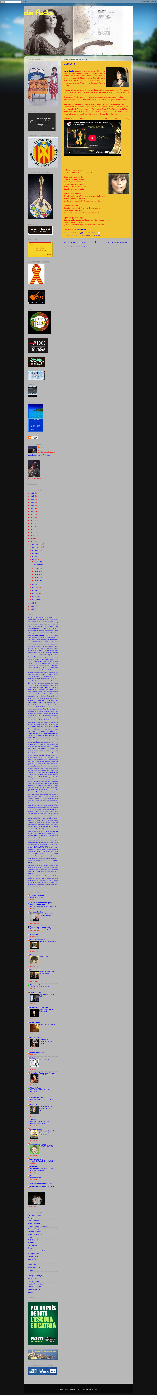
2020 (32, 511)
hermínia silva (38, 766)
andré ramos (31, 639)
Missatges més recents (75, 242)
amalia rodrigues (39, 628)
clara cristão (46, 678)
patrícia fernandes (41, 840)
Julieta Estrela (39, 787)
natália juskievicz (49, 829)
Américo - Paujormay (35, 1229)
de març (35, 593)
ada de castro (43, 617)
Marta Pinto (41, 824)
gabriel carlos (45, 759)
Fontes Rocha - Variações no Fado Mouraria (45, 1041)
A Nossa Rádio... (36, 912)
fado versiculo (41, 744)
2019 (32, 514)
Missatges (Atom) (81, 247)
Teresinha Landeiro (33, 876)
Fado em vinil (33, 1256)
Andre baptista (53, 637)
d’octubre (36, 550)
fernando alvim (32, 750)
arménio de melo (33, 655)
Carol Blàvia (32, 1245)
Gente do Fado (36, 1037)
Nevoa (30, 1270)
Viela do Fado (35, 1088)
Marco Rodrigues (52, 809)
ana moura (39, 635)
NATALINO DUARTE (46, 1146)
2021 (32, 508)
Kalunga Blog (50, 787)
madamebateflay (53, 798)
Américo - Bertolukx (35, 1223)
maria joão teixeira (52, 818)
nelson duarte (47, 831)
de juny (35, 584)
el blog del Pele (33, 1254)
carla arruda (54, 663)
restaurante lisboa (47, 851)
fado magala (36, 720)
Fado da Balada (35, 1178)
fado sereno (55, 737)
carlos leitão (54, 666)
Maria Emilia (69, 64)
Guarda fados (35, 970)
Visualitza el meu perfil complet (39, 455)
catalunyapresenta (49, 672)
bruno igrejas (54, 661)
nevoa (55, 831)
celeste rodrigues (46, 674)
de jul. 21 (37, 568)
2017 (32, 520)
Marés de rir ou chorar (37, 897)
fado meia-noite (38, 727)
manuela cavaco (33, 805)
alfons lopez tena (53, 624)
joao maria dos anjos (50, 774)
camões (31, 1243)
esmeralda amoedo (37, 691)
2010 (32, 541)
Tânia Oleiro (36, 871)
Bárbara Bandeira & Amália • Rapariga (43, 906)
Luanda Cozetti (39, 794)
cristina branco (54, 681)
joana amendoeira (48, 772)
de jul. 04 (37, 580)
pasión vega (31, 840)
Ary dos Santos (53, 655)
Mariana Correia (34, 1267)
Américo (55, 628)
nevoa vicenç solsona (35, 833)
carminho (37, 670)
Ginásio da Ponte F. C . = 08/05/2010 (42, 1161)
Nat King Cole (40, 829)
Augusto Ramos (33, 657)
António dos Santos (51, 642)
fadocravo (50, 746)
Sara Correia (54, 863)
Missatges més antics (118, 242)
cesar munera (32, 676)
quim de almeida (51, 849)
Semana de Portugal (41, 865)
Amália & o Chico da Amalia (39, 987)
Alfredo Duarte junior (34, 626)
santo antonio (46, 863)
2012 (32, 535)
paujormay (51, 840)
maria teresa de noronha (45, 820)
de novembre (37, 547)
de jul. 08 (37, 577)
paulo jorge (46, 842)
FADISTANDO (44, 1060)
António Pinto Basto (40, 648)
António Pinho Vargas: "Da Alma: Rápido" (46, 915)
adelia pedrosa (41, 619)
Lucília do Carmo (50, 794)
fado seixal (38, 737)
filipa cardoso (37, 755)
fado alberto (41, 694)
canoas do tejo (46, 663)
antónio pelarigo (48, 646)
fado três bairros (37, 742)
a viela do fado (33, 617)
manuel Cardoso (39, 803)
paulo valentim (54, 842)
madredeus (31, 800)
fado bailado (45, 698)
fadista (52, 691)
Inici (97, 242)
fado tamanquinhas (41, 740)
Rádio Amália (32, 1278)
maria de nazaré (38, 816)
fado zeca (43, 746)
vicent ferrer (32, 882)
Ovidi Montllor (54, 838)
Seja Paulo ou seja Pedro (47, 1075)
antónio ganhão (33, 644)
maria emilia (95, 235)
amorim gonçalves (45, 630)
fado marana (51, 720)
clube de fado (32, 681)
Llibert (52, 792)
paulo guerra (38, 842)
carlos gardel (46, 665)
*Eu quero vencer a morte (47, 941)
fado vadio (55, 742)
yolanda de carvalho (52, 885)
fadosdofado (81, 229)
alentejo (56, 622)
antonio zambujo (34, 652)
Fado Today (35, 1022)
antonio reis (50, 648)
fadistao (56, 691)
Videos (30, 1292)
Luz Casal (45, 796)
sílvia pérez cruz (37, 867)
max (32, 827)
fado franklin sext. (49, 711)
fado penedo (39, 733)
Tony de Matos (46, 878)
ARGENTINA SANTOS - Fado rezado (47, 1010)
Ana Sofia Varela (43, 637)
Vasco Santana (54, 880)
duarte (36, 685)
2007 (32, 609)
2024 (32, 499)
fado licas (45, 717)
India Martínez (44, 768)
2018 (32, 517)
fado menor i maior (52, 729)
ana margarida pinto (49, 633)
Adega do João (33, 1218)
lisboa (37, 792)
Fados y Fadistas (37, 1052)
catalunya (40, 672)
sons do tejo (39, 869)
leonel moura (40, 790)
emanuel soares (44, 689)
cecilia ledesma (35, 674)
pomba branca (32, 849)
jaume (43, 447)
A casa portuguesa (34, 1215)
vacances (38, 880)
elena (46, 687)
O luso (41, 838)
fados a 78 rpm (33, 1259)
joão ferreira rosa (37, 774)
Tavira (52, 871)
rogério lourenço (53, 856)
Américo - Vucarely (35, 1234)
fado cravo (42, 702)
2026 (32, 493)
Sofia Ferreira (47, 867)
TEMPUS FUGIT (36, 992)
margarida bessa (33, 811)
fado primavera (49, 733)
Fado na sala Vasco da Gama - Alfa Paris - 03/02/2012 (46, 1133)
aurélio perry (44, 657)
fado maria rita (49, 724)
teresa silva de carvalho (51, 873)
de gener (35, 599)
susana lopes (54, 869)
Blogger (94, 1389)
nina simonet (47, 833)
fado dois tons (37, 709)
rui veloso (36, 860)
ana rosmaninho (50, 635)
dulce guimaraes (44, 685)
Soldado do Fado (37, 1097)
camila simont (37, 663)
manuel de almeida (52, 803)
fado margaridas (38, 724)
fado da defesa (36, 704)
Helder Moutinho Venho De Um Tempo (47, 973)
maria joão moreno (39, 818)
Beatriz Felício (54, 659)
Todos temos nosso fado (40, 927)
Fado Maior (44, 720)
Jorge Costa (43, 777)
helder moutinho (47, 764)
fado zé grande (36, 746)
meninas (37, 827)
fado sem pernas (46, 737)
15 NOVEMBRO (44, 957)
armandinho (55, 652)
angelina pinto (40, 639)
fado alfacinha (41, 696)
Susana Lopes (36, 1129)
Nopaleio (31, 1273)
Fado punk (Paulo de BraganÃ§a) (41, 929)
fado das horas (47, 707)
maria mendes (32, 820)
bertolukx (40, 661)
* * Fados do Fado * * (38, 895)
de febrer (35, 596)
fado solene (31, 740)
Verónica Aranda (34, 1289)
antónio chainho (37, 642)
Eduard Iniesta (32, 687)
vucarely (39, 885)
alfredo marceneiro (48, 626)
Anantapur (32, 1237)
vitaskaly (52, 882)
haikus (39, 764)
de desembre (37, 544)
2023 (32, 502)
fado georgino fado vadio (41, 713)
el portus (40, 687)
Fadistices (34, 1166)
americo (50, 628)
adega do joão (53, 617)
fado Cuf (49, 702)
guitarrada (31, 764)
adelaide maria (32, 619)
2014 (32, 529)
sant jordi (38, 863)
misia (34, 829)
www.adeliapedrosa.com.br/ (41, 1183)
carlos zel (31, 670)
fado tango (51, 740)
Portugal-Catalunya (35, 1276)
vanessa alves (45, 880)
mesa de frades (47, 827)
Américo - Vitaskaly (35, 1232)
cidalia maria (39, 679)
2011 (32, 538)
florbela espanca (33, 757)
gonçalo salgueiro (44, 761)
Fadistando (34, 955)
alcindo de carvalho (38, 622)
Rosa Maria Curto (34, 1287)
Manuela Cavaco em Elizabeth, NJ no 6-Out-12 (47, 1108)
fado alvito (50, 696)
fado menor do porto (40, 729)
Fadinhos (34, 1176)
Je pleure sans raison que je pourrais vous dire (41, 903)
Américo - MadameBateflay (38, 1226)
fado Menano (49, 726)
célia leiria (55, 674)
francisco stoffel (36, 759)
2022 (32, 505)
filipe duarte (46, 755)
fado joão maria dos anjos (39, 715)
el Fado (33, 1120)
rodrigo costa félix (44, 856)
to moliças (36, 878)
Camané (30, 663)
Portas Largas (41, 849)
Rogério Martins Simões (36, 1284)
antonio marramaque (44, 644)
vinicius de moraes (42, 882)
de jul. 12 (37, 574)
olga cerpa (47, 838)
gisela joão (35, 761)
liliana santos (50, 789)
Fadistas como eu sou (39, 1007)
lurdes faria (37, 796)
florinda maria (43, 757)
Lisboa (30, 1262)
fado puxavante (39, 735)
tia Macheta (42, 876)
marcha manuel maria (39, 809)
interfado (30, 770)
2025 (32, 496)
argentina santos (46, 652)
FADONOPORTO (36, 1159)
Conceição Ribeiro (43, 681)
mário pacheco (45, 822)
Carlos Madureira (44, 667)
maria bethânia (38, 813)
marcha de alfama (41, 807)
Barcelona (31, 659)
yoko (43, 884)
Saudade (31, 865)
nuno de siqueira (51, 835)
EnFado (51, 689)
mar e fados (44, 805)
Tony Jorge (55, 878)
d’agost (35, 556)
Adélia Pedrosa (33, 1221)
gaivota (51, 759)
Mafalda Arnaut (39, 800)
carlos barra (39, 665)
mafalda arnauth (49, 800)
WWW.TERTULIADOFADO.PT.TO (42, 1187)
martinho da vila (48, 824)
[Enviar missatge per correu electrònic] (98, 233)
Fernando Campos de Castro (48, 750)
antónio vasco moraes (41, 650)
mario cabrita (36, 822)
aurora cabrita (54, 657)
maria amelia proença (47, 811)
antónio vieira (54, 650)
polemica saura (53, 847)
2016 (32, 523)
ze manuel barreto (34, 887)
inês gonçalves (54, 768)
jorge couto (51, 777)
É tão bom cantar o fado (37, 1251)
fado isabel (52, 713)
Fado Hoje (34, 1105)
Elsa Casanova (53, 687)
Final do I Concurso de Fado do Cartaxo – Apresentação (40, 1122)
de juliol (35, 559)
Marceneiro (32, 1265)
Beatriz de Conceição (41, 659)
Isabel (35, 770)
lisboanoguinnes (45, 792)
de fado (38, 12)
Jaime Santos (50, 770)
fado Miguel (31, 731)
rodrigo (36, 856)
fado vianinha (51, 744)
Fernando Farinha (33, 753)
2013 (32, 532)
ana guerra (34, 633)
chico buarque (50, 676)
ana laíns (40, 633)
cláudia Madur (54, 678)
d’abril (34, 590)
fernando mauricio (45, 753)
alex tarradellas (32, 624)
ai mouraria (50, 619)
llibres (56, 792)
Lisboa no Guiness (37, 985)
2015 (32, 526)
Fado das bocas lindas (39, 940)
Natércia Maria (37, 831)
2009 (32, 603)
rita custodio (49, 853)
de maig (35, 587)
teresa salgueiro (38, 873)
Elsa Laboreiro (33, 689)
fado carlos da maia (34, 700)
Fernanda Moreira (40, 748)
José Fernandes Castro (41, 781)
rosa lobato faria (33, 858)
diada (52, 683)
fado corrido (32, 702)
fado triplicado (47, 742)
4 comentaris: (90, 233)
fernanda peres (54, 748)
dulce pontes (54, 685)
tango (29, 871)
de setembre (37, 553)
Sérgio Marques (53, 865)
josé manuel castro (38, 783)
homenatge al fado (49, 766)
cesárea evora (41, 676)
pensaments (41, 847)
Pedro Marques (49, 844)
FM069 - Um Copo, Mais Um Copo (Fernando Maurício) (41, 1169)
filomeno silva (54, 755)
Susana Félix (46, 869)
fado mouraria (42, 731)
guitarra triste (54, 761)
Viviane (34, 884)
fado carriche (46, 700)
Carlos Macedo (33, 668)
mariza (53, 822)
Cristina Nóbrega (33, 683)
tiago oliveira (51, 876)
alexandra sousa (42, 624)
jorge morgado (40, 779)
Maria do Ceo (48, 816)
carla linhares (31, 665)
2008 (32, 606)
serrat (29, 867)
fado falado (40, 711)
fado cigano (54, 700)
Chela (30, 1248)
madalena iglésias (40, 798)
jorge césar (34, 777)
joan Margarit (37, 772)
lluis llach (31, 794)
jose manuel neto (50, 783)
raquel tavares (36, 851)
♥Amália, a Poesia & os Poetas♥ (42, 1073)
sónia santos (31, 869)
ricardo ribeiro (38, 854)
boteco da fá (47, 661)
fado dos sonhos (49, 709)
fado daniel (86, 235)
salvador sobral (46, 860)
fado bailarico (54, 698)
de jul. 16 (37, 571)
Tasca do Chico (45, 871)
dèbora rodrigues (45, 683)
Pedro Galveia (32, 844)
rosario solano (51, 858)
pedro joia (41, 844)
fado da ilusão (54, 704)
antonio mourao (37, 646)
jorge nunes (51, 779)
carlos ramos (54, 668)
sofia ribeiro (55, 867)
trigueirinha (31, 880)
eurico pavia (46, 691)
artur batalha (43, 655)
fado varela (31, 744)
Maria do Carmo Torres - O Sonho (41, 1099)
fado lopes (52, 717)
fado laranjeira (37, 717)
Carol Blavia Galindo (48, 670)
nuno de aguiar (39, 835)
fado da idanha (45, 704)
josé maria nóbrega (41, 785)
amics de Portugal (34, 631)
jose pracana (51, 785)
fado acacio (32, 694)
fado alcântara (50, 694)
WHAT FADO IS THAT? (47, 1024)
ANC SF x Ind (33, 1240)
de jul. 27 (37, 562)
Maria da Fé (48, 814)
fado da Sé (31, 707)
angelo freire (49, 639)
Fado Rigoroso (50, 735)
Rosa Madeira (43, 858)
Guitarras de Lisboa (38, 1144)
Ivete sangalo (42, 770)
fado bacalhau (37, 698)
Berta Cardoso (32, 661)
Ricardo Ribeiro (33, 1281)
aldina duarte (49, 622)
